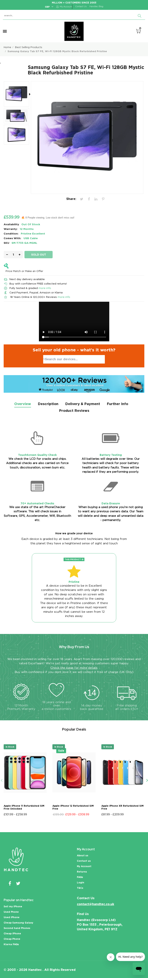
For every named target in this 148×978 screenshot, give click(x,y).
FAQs (80, 877)
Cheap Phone (12, 938)
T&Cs (80, 887)
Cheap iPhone (12, 933)
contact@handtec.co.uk (95, 904)
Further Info (117, 404)
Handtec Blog (96, 6)
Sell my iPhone (13, 906)
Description (48, 404)
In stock (10, 747)
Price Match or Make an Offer (24, 271)
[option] (18, 94)
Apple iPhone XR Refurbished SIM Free (122, 807)
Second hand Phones (17, 928)
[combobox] (74, 359)
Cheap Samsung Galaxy (18, 922)
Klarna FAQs (11, 944)
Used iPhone (11, 917)
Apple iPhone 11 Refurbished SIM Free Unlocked (24, 807)
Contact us (84, 860)
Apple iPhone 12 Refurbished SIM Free (73, 807)
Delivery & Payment (82, 404)
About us (82, 855)
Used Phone (11, 911)
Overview (22, 404)
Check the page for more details (74, 668)
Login (80, 882)
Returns (82, 871)
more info (45, 288)
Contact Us (81, 6)
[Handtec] (74, 31)
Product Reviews (74, 411)
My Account (84, 866)
